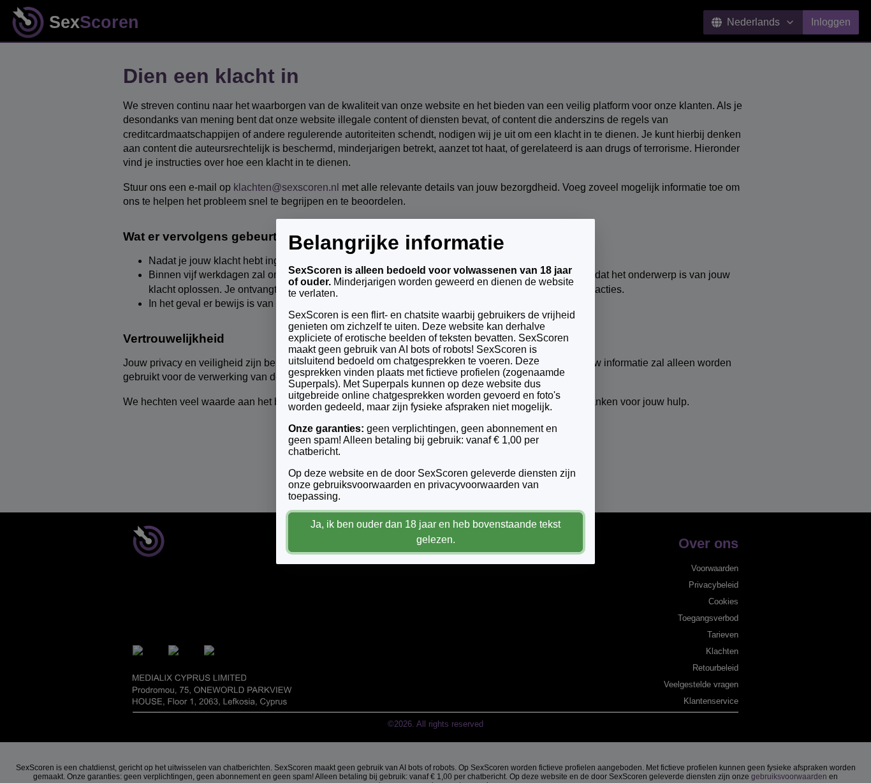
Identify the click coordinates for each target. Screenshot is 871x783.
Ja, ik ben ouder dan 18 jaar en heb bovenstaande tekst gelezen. (435, 532)
